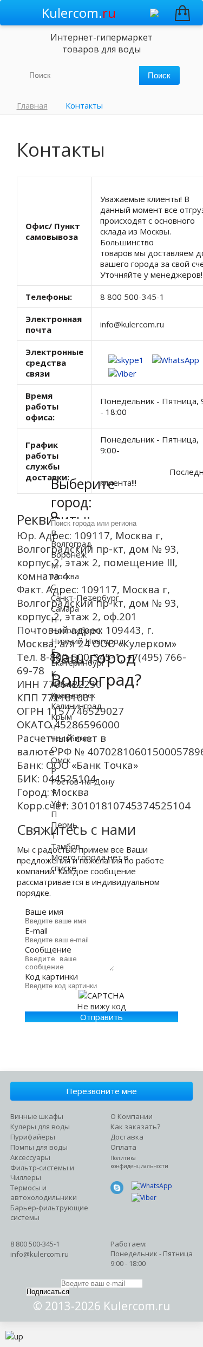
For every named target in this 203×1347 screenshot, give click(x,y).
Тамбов (65, 846)
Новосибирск (76, 630)
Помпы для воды (39, 1147)
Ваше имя (44, 911)
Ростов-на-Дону (83, 781)
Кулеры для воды (40, 1126)
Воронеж (69, 554)
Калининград (76, 705)
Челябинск (71, 738)
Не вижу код (101, 1006)
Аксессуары (30, 1157)
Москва (65, 576)
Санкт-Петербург (85, 597)
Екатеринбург (78, 662)
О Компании (131, 1116)
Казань (64, 684)
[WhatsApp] (175, 354)
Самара (65, 608)
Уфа (58, 803)
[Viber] (122, 368)
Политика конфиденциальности (139, 1162)
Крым (61, 716)
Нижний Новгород (87, 640)
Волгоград (71, 543)
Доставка (126, 1137)
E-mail (36, 930)
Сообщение (48, 949)
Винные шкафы (36, 1116)
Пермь (64, 824)
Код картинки (51, 976)
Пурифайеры (32, 1137)
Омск (60, 759)
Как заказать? (135, 1126)
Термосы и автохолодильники (43, 1192)
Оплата (123, 1147)
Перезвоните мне (101, 1090)
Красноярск (73, 694)
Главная (32, 105)
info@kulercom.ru (132, 324)
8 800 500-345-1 (132, 296)
